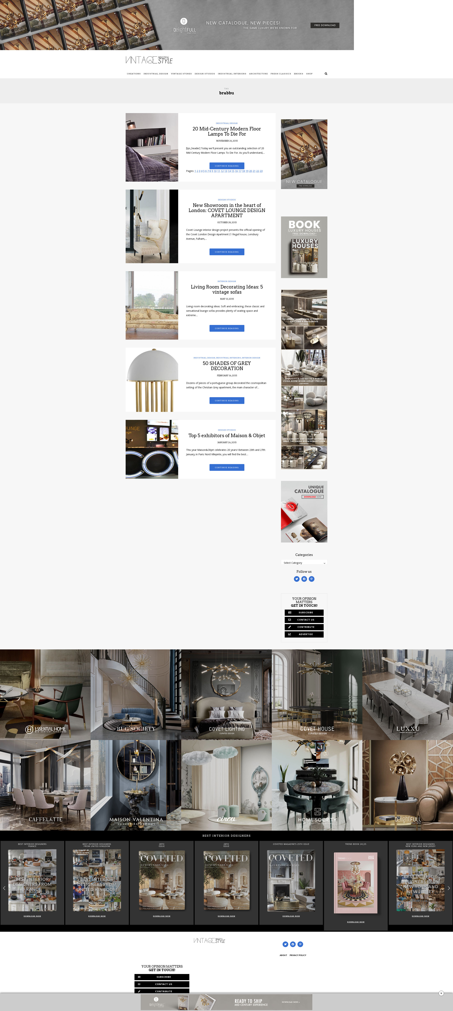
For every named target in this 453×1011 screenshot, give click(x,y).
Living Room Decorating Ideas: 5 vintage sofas (227, 289)
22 (257, 171)
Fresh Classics (281, 74)
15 (232, 171)
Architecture (258, 74)
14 (229, 171)
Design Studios (205, 74)
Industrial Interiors (232, 74)
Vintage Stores (181, 74)
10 (215, 171)
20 (250, 171)
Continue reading (227, 166)
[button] (448, 888)
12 (222, 171)
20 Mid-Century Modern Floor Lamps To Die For (227, 131)
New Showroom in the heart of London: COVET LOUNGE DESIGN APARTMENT (226, 210)
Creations (134, 74)
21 (254, 171)
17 (240, 171)
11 (218, 171)
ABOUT (283, 955)
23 (261, 171)
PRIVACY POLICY (298, 955)
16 (236, 171)
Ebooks (298, 74)
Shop (309, 74)
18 (243, 171)
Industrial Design (156, 74)
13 (225, 171)
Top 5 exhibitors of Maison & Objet (226, 435)
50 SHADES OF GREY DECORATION (227, 366)
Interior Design (227, 281)
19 (247, 171)
